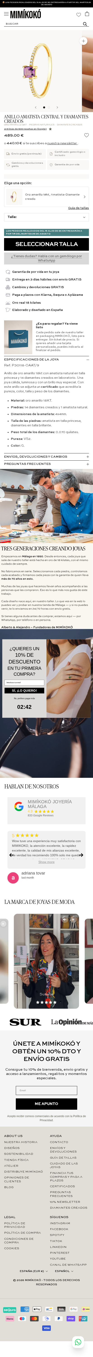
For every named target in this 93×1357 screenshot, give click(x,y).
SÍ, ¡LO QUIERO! (24, 690)
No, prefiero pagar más (24, 698)
